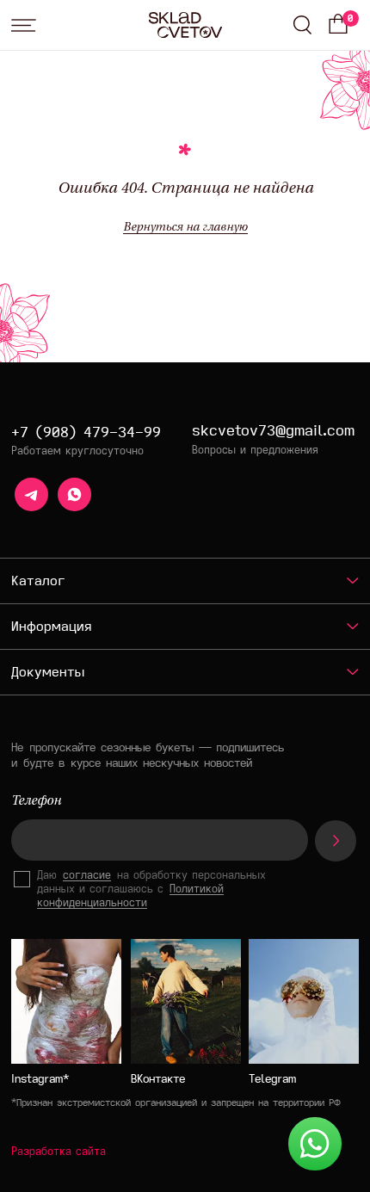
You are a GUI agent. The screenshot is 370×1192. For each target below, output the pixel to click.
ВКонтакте (158, 1078)
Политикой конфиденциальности (130, 895)
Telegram (272, 1078)
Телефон (36, 801)
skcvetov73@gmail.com (273, 430)
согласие (87, 874)
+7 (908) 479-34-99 (86, 432)
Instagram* (40, 1078)
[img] (304, 1001)
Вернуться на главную (185, 227)
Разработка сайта (58, 1151)
